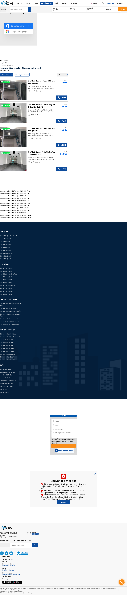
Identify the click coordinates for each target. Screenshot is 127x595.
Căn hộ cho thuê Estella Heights (9, 324)
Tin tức (64, 3)
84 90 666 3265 (33, 534)
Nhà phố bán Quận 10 (6, 291)
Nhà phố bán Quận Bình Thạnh (9, 274)
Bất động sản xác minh (22, 75)
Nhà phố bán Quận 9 (6, 288)
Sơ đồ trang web (30, 593)
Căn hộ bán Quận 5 (5, 259)
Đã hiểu (63, 502)
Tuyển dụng (74, 3)
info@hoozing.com (8, 570)
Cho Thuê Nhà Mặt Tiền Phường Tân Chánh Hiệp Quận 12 (41, 106)
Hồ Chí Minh (4, 60)
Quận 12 (4, 63)
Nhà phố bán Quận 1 (6, 280)
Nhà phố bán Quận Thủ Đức (8, 285)
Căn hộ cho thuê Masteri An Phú (9, 319)
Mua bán (19, 3)
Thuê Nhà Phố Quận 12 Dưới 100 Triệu (19, 215)
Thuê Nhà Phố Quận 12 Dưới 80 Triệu (19, 210)
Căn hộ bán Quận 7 (5, 247)
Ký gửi (56, 3)
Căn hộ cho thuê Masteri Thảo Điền (10, 311)
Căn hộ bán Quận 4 (5, 244)
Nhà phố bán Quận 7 (6, 282)
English (95, 3)
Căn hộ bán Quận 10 (6, 253)
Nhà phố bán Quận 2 (6, 268)
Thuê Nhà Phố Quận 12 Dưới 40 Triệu (19, 200)
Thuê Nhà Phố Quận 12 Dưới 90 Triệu (19, 213)
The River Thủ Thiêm (6, 386)
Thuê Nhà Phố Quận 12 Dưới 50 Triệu (19, 203)
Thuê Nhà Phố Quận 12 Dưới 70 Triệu (19, 208)
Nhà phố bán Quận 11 (6, 294)
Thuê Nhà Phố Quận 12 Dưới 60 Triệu (19, 205)
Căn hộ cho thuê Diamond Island (9, 322)
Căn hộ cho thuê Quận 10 (7, 360)
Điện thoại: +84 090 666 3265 (8, 537)
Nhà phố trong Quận (7, 65)
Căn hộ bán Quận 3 (5, 250)
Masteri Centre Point (6, 378)
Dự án (36, 3)
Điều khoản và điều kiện (6, 593)
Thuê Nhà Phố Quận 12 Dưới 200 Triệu (19, 217)
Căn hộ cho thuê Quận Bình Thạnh (10, 337)
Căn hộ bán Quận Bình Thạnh (8, 236)
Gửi (35, 545)
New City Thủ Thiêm (6, 375)
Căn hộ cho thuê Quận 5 (7, 357)
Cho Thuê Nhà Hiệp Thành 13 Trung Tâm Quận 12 (41, 82)
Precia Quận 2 (4, 389)
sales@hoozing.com (8, 565)
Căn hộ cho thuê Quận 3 (7, 351)
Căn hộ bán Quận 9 (5, 256)
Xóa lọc (122, 9)
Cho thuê (28, 3)
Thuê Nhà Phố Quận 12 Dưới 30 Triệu (19, 198)
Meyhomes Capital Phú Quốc (8, 380)
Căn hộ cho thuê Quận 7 (7, 340)
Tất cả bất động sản (7, 75)
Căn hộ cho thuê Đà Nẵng (7, 354)
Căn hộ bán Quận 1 (5, 241)
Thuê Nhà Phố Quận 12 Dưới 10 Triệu (19, 191)
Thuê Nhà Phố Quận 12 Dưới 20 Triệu (19, 196)
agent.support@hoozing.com (11, 574)
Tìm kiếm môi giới (46, 3)
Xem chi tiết (13, 90)
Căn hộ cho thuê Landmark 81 (9, 308)
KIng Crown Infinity (5, 369)
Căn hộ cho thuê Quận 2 (7, 345)
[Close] (76, 416)
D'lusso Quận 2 (4, 392)
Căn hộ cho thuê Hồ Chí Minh (8, 334)
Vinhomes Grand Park (6, 383)
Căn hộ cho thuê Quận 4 (7, 348)
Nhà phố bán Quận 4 (6, 277)
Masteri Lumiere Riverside (8, 372)
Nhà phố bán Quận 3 (6, 271)
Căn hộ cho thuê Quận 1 (7, 342)
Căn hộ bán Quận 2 (5, 239)
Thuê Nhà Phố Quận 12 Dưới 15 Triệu (19, 193)
